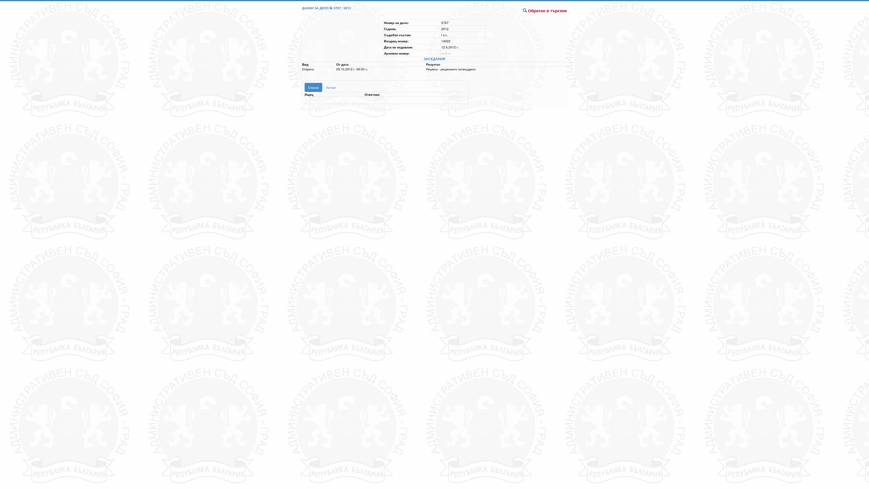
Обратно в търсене (547, 11)
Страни (313, 87)
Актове (331, 87)
